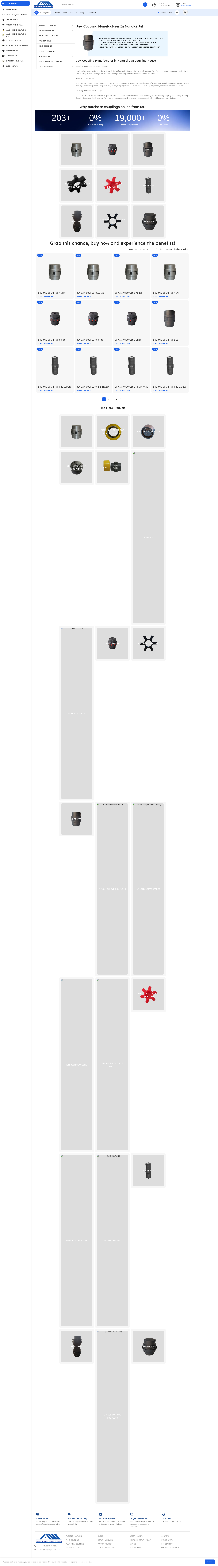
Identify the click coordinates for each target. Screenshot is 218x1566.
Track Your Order (165, 12)
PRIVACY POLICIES (105, 1544)
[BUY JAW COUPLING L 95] (170, 318)
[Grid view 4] (161, 249)
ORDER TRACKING (137, 1536)
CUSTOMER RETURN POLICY (140, 1540)
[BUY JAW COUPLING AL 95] (170, 271)
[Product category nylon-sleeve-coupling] (112, 889)
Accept (209, 1562)
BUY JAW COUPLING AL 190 (128, 293)
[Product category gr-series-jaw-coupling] (112, 149)
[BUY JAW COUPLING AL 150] (93, 271)
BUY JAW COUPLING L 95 (165, 340)
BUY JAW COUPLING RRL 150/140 (131, 387)
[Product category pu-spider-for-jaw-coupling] (112, 185)
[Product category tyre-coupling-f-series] (148, 537)
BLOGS (100, 1536)
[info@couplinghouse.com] (35, 1549)
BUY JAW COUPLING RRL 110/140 (54, 387)
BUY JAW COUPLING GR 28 (51, 340)
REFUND (133, 1544)
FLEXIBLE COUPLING (74, 1536)
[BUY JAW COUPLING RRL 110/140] (55, 365)
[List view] (153, 249)
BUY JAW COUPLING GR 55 (128, 340)
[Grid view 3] (157, 249)
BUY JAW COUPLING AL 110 (52, 293)
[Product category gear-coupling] (76, 713)
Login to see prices (45, 296)
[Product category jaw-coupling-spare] (148, 643)
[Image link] (49, 1538)
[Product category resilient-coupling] (76, 1240)
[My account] (177, 12)
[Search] (145, 4)
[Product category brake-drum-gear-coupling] (76, 467)
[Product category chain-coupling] (112, 467)
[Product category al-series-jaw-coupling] (76, 149)
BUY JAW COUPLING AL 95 (166, 293)
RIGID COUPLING (72, 1540)
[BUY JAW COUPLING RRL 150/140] (131, 365)
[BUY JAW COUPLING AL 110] (55, 271)
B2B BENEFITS (167, 1544)
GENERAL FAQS (135, 1548)
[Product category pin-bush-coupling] (76, 1064)
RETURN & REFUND (105, 1540)
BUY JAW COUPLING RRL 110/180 (93, 387)
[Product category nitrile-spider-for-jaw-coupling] (76, 185)
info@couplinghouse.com (50, 1550)
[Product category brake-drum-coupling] (148, 431)
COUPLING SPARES (73, 1548)
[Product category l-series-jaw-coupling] (148, 149)
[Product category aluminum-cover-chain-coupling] (112, 431)
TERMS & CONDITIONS (106, 1548)
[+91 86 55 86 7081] (35, 1546)
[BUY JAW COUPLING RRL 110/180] (93, 365)
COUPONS (165, 1536)
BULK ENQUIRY (167, 1540)
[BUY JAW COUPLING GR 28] (55, 318)
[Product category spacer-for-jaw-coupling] (112, 1416)
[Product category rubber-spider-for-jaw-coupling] (112, 221)
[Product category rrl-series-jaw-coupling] (148, 185)
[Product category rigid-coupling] (112, 1240)
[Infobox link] (161, 4)
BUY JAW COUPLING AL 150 (90, 293)
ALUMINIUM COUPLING (75, 1544)
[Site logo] (43, 4)
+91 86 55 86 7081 (50, 1546)
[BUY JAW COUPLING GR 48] (93, 318)
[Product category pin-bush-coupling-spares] (112, 1064)
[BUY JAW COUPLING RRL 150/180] (170, 365)
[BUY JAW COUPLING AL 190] (131, 271)
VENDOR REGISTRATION (170, 1548)
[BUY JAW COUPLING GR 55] (131, 318)
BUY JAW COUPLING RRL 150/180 (169, 387)
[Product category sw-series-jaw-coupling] (148, 221)
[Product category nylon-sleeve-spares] (148, 889)
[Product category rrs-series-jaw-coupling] (76, 221)
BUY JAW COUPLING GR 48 (89, 340)
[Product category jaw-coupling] (112, 643)
